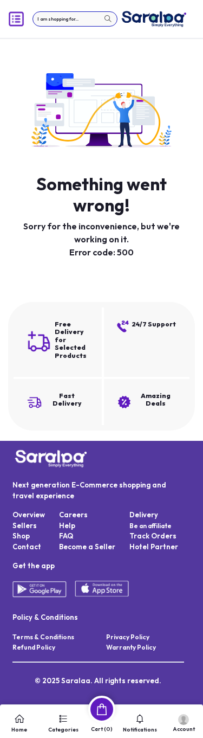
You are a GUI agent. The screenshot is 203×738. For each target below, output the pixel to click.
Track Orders (152, 535)
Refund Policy (33, 647)
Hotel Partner (153, 546)
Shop (21, 535)
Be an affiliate (150, 526)
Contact (26, 546)
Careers (73, 514)
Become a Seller (87, 546)
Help (67, 525)
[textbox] (74, 19)
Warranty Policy (131, 647)
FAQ (66, 535)
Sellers (24, 525)
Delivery (143, 514)
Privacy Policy (127, 637)
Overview (28, 514)
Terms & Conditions (43, 637)
